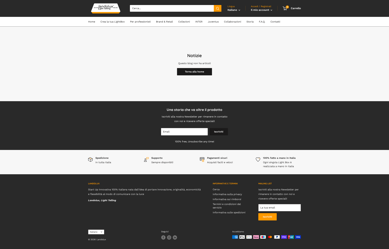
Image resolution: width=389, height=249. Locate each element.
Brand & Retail (164, 21)
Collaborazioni (232, 21)
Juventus (213, 21)
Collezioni (184, 21)
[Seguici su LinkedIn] (175, 237)
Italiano (93, 232)
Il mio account (260, 9)
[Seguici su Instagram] (169, 237)
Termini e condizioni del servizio (227, 206)
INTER (199, 21)
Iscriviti (218, 131)
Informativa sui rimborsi (227, 199)
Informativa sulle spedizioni (229, 212)
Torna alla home (194, 71)
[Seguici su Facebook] (163, 237)
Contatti (275, 21)
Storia (250, 21)
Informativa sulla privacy (227, 194)
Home (91, 21)
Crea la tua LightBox (112, 21)
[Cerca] (217, 8)
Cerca (216, 189)
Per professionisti (140, 21)
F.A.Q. (262, 21)
